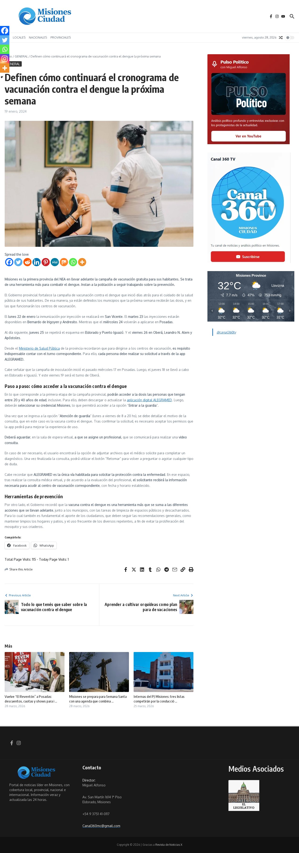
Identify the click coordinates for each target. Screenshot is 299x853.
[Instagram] (4, 58)
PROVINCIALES (60, 37)
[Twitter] (18, 262)
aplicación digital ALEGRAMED (149, 400)
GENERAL (21, 56)
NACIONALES (38, 37)
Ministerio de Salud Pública (39, 348)
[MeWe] (55, 262)
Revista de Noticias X (168, 844)
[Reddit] (27, 262)
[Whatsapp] (73, 262)
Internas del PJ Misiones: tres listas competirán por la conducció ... (159, 698)
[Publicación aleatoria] (281, 37)
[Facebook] (9, 262)
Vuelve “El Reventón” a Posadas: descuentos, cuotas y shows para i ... (31, 698)
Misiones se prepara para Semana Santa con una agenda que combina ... (98, 698)
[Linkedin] (36, 262)
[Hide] (2, 77)
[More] (82, 262)
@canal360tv (226, 332)
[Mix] (64, 262)
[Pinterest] (46, 262)
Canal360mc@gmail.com (101, 826)
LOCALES (19, 37)
